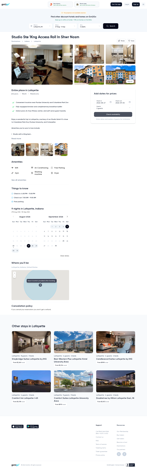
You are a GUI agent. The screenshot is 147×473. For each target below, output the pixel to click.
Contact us (99, 437)
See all (19, 180)
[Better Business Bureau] (131, 465)
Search (112, 26)
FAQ (97, 440)
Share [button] (123, 41)
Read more (16, 138)
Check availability (113, 114)
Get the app (116, 4)
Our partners (121, 449)
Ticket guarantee (101, 451)
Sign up (135, 4)
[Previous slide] (14, 149)
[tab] (60, 4)
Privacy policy (100, 455)
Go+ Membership (122, 431)
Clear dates (64, 256)
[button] (143, 4)
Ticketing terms (101, 448)
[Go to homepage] (6, 4)
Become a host (122, 442)
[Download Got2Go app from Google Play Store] (33, 426)
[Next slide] (66, 149)
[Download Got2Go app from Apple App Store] (18, 426)
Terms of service (101, 444)
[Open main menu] (143, 4)
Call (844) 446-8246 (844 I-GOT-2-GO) (102, 432)
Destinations (121, 446)
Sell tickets (120, 438)
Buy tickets (120, 435)
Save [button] (132, 41)
